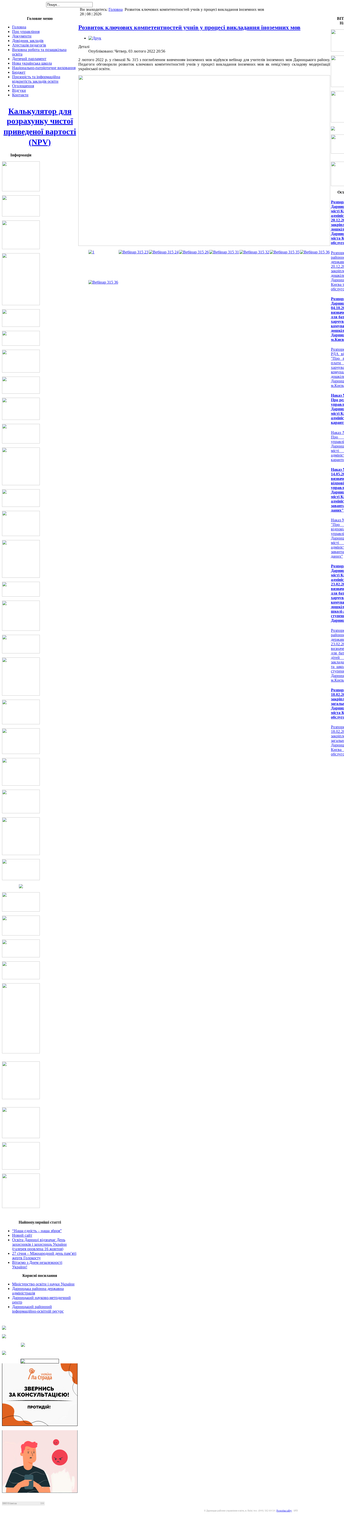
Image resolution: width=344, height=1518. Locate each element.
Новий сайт (22, 1235)
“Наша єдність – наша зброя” (37, 1231)
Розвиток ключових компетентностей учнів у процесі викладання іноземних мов (189, 27)
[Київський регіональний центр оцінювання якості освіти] (40, 1345)
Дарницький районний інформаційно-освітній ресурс (38, 1309)
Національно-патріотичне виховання (44, 68)
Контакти (20, 95)
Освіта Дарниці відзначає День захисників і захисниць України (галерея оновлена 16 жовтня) (39, 1244)
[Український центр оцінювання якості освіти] (40, 1336)
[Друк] (94, 38)
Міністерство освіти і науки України (43, 1284)
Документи (21, 36)
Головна (116, 9)
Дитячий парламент (29, 59)
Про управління (26, 31)
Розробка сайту (284, 1510)
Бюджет (18, 72)
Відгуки (19, 90)
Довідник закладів (28, 40)
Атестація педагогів (29, 45)
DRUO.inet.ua (10, 1503)
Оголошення (23, 86)
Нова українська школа (32, 63)
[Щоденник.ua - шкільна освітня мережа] (40, 1328)
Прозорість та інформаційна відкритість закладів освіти (36, 79)
